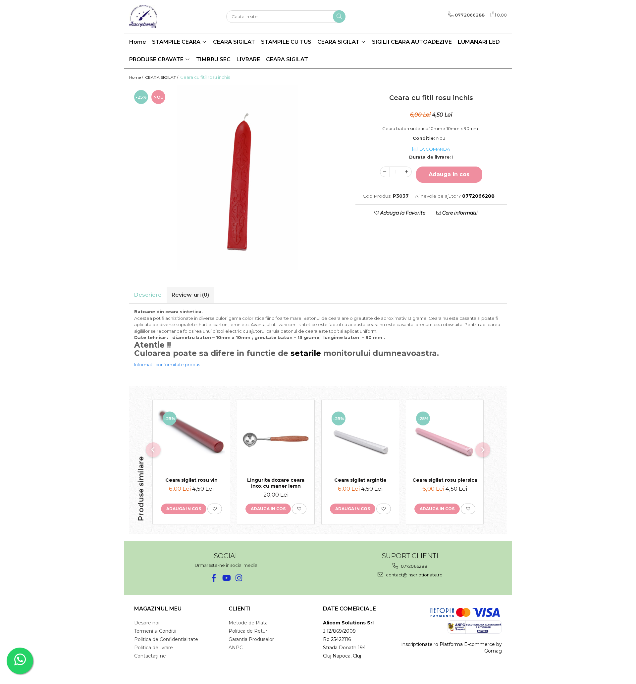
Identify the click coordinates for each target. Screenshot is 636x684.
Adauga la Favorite (402, 213)
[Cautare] (339, 16)
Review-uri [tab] (190, 295)
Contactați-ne (150, 656)
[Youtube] (226, 578)
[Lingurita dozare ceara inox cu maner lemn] (275, 440)
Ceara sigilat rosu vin (191, 480)
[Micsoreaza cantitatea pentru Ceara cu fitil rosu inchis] (385, 172)
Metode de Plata (248, 623)
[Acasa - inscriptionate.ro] (162, 16)
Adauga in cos (449, 174)
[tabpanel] (237, 177)
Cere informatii (459, 213)
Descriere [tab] (148, 295)
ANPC (236, 648)
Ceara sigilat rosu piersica (444, 480)
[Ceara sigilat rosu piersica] (444, 440)
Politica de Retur (248, 631)
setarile (306, 353)
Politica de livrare (153, 648)
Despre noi (146, 623)
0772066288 (413, 566)
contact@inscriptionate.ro (414, 574)
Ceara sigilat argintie (360, 480)
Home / (136, 77)
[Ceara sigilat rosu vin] (191, 440)
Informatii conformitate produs (167, 364)
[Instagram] (238, 578)
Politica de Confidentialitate (166, 639)
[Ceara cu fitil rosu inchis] (237, 177)
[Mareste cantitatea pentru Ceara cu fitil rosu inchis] (407, 172)
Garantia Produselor (251, 639)
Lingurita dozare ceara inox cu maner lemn (275, 483)
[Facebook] (213, 578)
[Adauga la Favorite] (214, 509)
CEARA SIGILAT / (162, 77)
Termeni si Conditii (155, 631)
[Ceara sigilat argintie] (360, 440)
